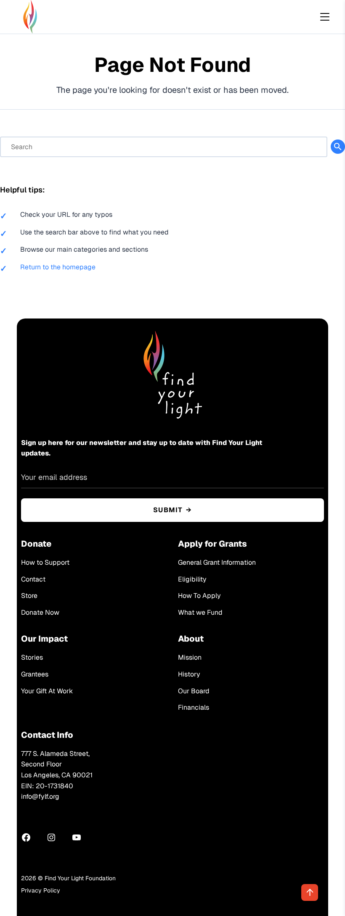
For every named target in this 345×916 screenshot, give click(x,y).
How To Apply (199, 595)
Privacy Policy (40, 890)
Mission (190, 657)
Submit (168, 509)
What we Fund (200, 612)
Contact (33, 579)
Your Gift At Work (47, 691)
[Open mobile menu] (325, 17)
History (189, 674)
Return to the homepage (58, 267)
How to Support (45, 562)
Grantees (34, 674)
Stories (32, 657)
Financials (193, 707)
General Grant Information (217, 562)
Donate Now (40, 612)
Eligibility (192, 579)
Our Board (194, 691)
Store (29, 595)
